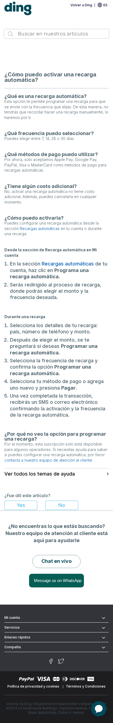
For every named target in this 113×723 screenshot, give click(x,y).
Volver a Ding (81, 5)
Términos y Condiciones (86, 686)
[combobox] (56, 34)
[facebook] (51, 661)
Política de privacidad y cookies (33, 686)
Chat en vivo (56, 561)
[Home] (18, 9)
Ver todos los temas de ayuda (39, 474)
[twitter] (61, 661)
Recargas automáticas (40, 228)
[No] (61, 505)
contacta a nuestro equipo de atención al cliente (48, 460)
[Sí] (20, 505)
